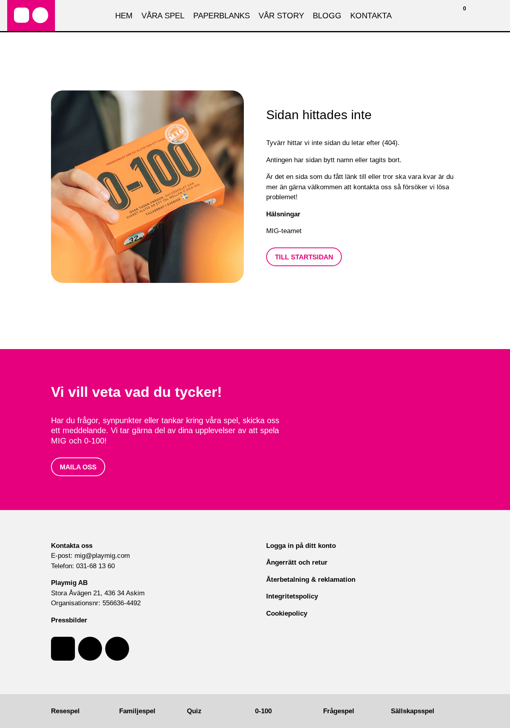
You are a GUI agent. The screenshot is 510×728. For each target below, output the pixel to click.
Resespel (65, 711)
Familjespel (137, 711)
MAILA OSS (78, 467)
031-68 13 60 (95, 566)
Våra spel (162, 16)
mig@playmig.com (102, 555)
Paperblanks (221, 16)
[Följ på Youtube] (117, 649)
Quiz (194, 711)
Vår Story (281, 16)
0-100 (263, 711)
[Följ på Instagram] (40, 15)
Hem (124, 16)
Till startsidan (304, 257)
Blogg (327, 16)
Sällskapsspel (412, 711)
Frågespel (338, 711)
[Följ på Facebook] (21, 15)
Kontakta (371, 16)
